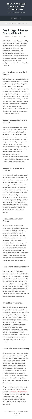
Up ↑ (16, 415)
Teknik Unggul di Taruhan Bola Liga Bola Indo (15, 32)
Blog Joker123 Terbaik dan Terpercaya (16, 6)
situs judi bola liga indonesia (19, 391)
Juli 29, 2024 (6, 36)
